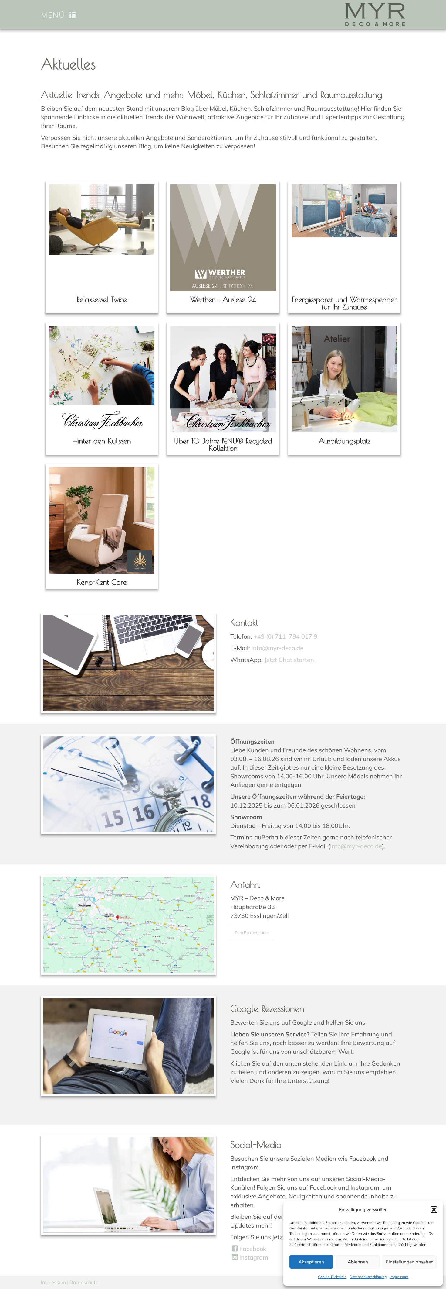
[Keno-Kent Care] (101, 520)
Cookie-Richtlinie (332, 1276)
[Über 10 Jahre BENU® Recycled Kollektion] (223, 379)
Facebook (252, 1249)
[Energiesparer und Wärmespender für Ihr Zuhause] (344, 210)
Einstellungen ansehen (410, 1262)
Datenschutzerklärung (368, 1276)
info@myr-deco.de (277, 648)
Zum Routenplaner (252, 932)
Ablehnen (358, 1262)
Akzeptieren (311, 1262)
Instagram (253, 1257)
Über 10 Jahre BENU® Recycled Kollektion (223, 444)
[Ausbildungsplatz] (344, 379)
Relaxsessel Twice (102, 299)
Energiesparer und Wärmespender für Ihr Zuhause (344, 303)
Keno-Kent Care (102, 582)
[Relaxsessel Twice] (101, 219)
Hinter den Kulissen (102, 440)
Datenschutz (83, 1282)
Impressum (399, 1276)
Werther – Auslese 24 (223, 299)
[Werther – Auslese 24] (223, 237)
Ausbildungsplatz (344, 440)
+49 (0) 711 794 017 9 (285, 636)
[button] (434, 1210)
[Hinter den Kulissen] (101, 379)
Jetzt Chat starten (289, 659)
